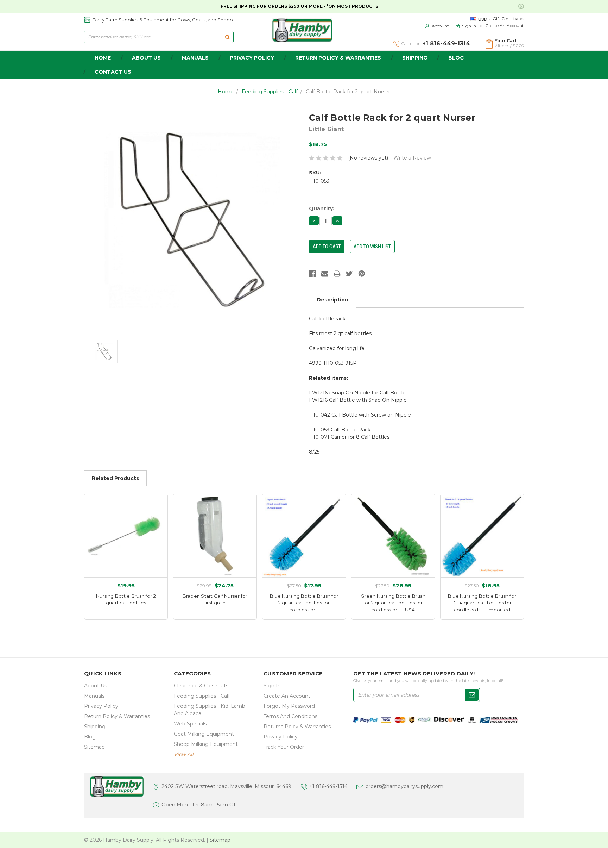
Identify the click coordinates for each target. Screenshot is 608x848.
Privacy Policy (252, 58)
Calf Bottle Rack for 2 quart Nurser (348, 91)
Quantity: (321, 208)
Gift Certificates (508, 18)
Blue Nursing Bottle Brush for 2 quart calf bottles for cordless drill (304, 602)
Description (332, 300)
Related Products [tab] (115, 478)
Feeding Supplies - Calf (270, 91)
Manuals (195, 58)
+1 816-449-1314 (328, 786)
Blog (456, 58)
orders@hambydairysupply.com (404, 786)
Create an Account (504, 25)
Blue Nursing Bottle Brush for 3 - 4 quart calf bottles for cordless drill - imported (482, 602)
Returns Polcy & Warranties (297, 726)
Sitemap (94, 747)
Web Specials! (191, 724)
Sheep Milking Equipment (206, 744)
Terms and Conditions (290, 716)
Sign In (272, 685)
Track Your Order (284, 747)
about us (146, 58)
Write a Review (412, 158)
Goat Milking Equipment (204, 734)
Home (226, 91)
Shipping (414, 58)
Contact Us (113, 72)
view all (184, 754)
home (103, 58)
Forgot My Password (289, 706)
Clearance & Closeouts (201, 685)
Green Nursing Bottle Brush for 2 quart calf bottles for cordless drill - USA (393, 602)
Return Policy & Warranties (338, 58)
